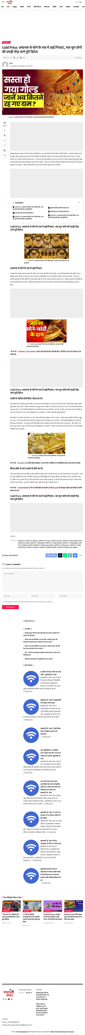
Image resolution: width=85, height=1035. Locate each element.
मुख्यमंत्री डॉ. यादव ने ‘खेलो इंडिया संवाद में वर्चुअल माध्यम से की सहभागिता (51, 731)
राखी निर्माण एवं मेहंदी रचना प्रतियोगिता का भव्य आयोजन (39, 659)
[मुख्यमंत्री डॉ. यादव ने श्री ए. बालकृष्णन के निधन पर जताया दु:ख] (31, 847)
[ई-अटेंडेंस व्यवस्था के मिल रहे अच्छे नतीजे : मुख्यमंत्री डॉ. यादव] (31, 678)
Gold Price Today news (61, 545)
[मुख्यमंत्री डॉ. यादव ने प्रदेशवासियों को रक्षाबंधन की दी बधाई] (31, 707)
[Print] (20, 57)
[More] (23, 57)
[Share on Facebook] (11, 57)
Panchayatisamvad (22, 1032)
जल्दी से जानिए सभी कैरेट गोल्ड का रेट (59, 208)
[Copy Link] (17, 57)
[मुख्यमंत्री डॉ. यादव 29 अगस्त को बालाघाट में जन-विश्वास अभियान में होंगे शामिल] (31, 819)
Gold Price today (23, 543)
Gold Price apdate (32, 541)
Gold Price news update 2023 (72, 541)
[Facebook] (4, 999)
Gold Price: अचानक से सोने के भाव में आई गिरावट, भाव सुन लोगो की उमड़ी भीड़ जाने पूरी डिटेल (28, 208)
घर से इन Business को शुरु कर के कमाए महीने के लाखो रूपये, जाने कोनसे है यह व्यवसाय (53, 916)
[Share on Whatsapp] (4, 140)
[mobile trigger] (4, 2)
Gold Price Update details (47, 547)
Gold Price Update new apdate (67, 547)
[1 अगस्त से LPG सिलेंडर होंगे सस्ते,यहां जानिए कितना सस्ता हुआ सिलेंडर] (11, 906)
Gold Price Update (33, 547)
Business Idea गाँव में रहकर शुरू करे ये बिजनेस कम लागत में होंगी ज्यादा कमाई (73, 916)
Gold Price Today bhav (37, 543)
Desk (11, 63)
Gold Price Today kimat (70, 543)
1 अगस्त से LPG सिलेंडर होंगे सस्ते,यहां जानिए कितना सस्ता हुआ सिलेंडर (10, 916)
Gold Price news (56, 541)
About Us (29, 993)
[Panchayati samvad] (9, 2)
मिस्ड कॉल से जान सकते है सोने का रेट (59, 211)
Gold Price (21, 541)
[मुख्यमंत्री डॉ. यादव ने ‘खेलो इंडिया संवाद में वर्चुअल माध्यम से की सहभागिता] (31, 735)
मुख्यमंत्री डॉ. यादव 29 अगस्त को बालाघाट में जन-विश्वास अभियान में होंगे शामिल (51, 815)
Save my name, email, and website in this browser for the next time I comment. (29, 602)
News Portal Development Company (62, 1032)
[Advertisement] (42, 24)
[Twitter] (6, 999)
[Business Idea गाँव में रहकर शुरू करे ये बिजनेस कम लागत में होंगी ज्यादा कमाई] (73, 906)
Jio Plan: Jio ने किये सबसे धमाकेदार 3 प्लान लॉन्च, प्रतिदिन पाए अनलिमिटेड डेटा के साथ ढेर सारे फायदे (49, 463)
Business (6, 42)
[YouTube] (8, 999)
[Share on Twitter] (14, 57)
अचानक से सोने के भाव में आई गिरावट (24, 213)
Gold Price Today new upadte (43, 545)
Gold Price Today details (53, 543)
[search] (76, 2)
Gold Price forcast (44, 541)
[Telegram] (11, 999)
